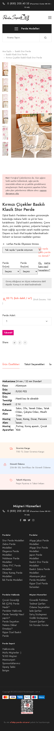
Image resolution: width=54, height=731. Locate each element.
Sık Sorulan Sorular (39, 625)
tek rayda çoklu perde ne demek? (44, 252)
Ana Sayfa (6, 51)
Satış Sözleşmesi (38, 614)
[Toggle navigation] (50, 17)
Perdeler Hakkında (12, 611)
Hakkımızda (8, 649)
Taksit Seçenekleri (34, 364)
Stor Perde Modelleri (13, 540)
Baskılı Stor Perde (23, 51)
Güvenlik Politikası (38, 600)
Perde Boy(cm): (24, 264)
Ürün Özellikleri (11, 364)
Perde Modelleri (30, 28)
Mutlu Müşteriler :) (11, 652)
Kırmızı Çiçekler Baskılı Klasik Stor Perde (24, 57)
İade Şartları (35, 611)
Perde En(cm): (6, 264)
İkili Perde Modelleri (12, 580)
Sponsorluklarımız (11, 663)
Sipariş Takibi (8, 667)
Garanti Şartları (37, 621)
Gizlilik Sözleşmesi (38, 618)
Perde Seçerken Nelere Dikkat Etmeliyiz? (10, 625)
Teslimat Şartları (37, 603)
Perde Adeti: (9, 315)
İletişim (5, 670)
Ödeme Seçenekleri (39, 607)
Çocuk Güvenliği (10, 600)
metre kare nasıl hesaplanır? (44, 266)
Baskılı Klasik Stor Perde (16, 54)
